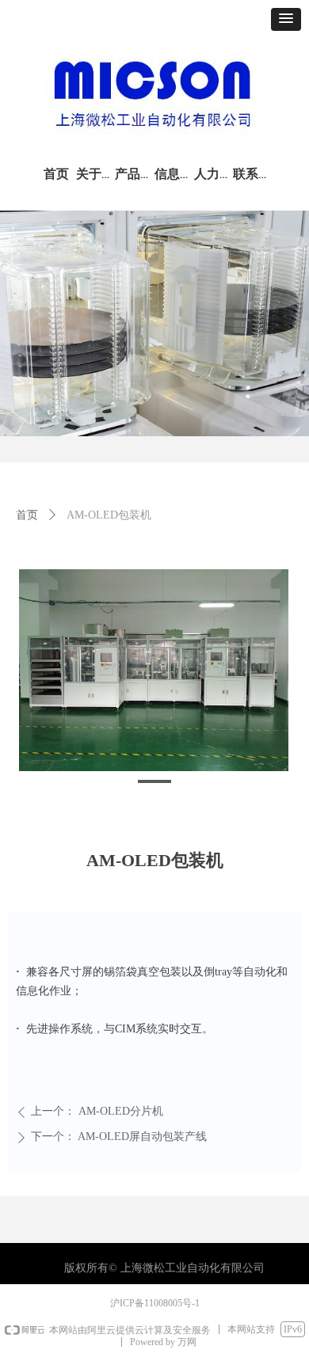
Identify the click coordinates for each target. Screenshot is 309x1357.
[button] (286, 19)
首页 (27, 515)
